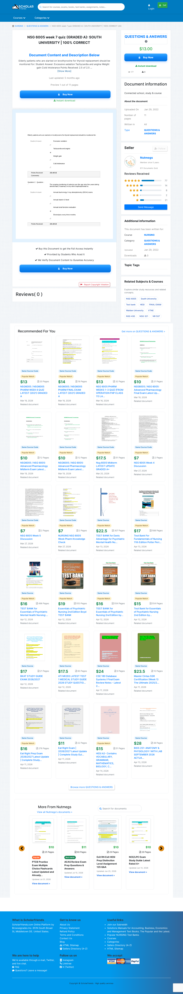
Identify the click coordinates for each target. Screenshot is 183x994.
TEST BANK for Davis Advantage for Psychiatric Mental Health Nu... (110, 539)
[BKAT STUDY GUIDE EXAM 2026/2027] (34, 647)
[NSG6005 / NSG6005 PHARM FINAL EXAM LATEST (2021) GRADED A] (72, 352)
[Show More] (64, 71)
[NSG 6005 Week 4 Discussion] (148, 428)
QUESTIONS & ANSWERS (37, 26)
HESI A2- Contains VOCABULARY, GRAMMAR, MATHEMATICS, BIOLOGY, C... (106, 760)
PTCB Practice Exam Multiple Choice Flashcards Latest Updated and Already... (43, 868)
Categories (41, 17)
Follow (161, 148)
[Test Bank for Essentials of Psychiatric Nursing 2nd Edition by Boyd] (148, 574)
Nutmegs (146, 157)
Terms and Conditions (71, 934)
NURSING (19, 26)
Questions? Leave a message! (30, 970)
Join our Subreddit (117, 924)
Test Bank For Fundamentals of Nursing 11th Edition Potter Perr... (148, 539)
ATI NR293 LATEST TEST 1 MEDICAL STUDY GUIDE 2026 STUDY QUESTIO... (72, 679)
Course (128, 234)
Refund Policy (67, 931)
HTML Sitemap (70, 945)
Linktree (66, 963)
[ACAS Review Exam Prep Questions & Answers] (75, 830)
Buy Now (68, 94)
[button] (22, 848)
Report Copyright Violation (96, 284)
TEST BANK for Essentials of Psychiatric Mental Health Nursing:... (34, 612)
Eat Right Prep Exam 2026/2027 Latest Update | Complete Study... (34, 756)
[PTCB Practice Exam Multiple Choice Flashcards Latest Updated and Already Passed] (43, 830)
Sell (164, 5)
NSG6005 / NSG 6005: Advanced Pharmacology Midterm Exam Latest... (34, 466)
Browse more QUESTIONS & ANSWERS (91, 787)
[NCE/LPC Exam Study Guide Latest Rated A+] (140, 830)
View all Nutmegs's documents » (54, 812)
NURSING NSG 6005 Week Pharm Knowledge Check (71, 539)
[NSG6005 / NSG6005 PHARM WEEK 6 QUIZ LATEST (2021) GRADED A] (34, 352)
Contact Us (66, 938)
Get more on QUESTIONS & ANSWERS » (143, 331)
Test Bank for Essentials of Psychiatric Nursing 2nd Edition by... (147, 612)
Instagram (67, 960)
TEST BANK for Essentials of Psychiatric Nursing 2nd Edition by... (109, 612)
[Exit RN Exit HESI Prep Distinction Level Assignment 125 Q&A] (108, 830)
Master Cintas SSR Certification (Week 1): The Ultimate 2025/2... (146, 679)
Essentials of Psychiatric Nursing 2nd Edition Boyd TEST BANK (72, 612)
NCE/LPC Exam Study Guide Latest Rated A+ (139, 860)
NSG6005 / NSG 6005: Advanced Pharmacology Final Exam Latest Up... (147, 390)
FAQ (16, 967)
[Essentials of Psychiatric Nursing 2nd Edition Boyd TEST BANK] (72, 574)
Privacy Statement (70, 928)
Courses (18, 17)
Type (127, 130)
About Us (65, 924)
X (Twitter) (68, 967)
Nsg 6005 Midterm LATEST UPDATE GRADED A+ (106, 466)
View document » (41, 883)
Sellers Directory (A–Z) (74, 948)
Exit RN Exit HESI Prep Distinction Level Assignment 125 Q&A (107, 862)
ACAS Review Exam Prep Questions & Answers (75, 865)
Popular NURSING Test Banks (123, 934)
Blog (62, 941)
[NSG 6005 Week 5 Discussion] (34, 501)
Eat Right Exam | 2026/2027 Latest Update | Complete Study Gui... (72, 751)
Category (129, 240)
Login (151, 8)
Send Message (146, 207)
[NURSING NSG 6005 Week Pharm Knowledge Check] (72, 501)
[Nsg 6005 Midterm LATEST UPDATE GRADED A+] (110, 428)
